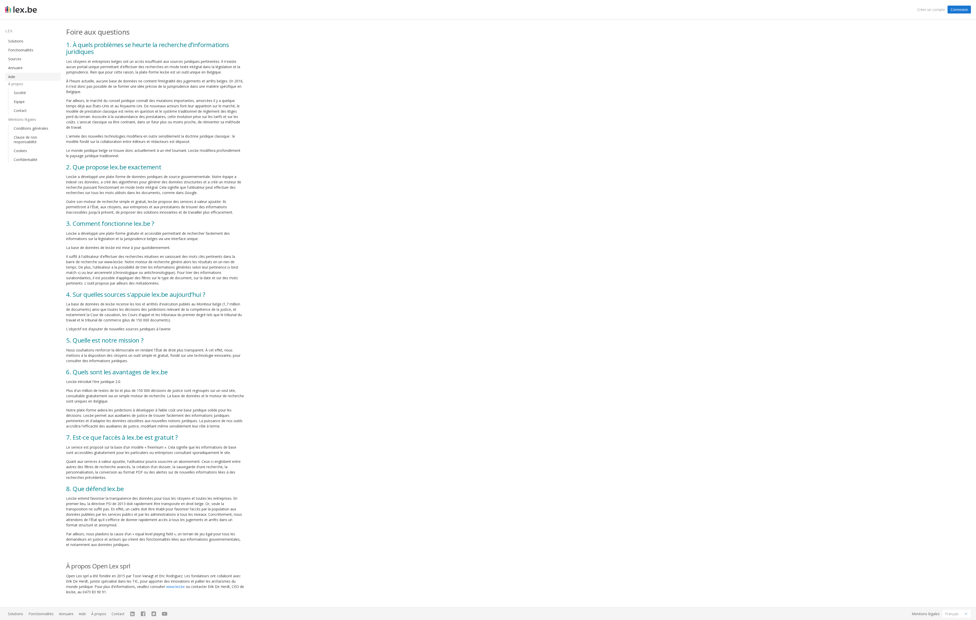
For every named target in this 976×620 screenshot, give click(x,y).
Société (20, 92)
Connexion (959, 9)
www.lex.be (175, 586)
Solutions (15, 41)
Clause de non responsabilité (25, 139)
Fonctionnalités (20, 50)
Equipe (19, 101)
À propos (98, 613)
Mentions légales (926, 613)
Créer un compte (931, 9)
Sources (14, 58)
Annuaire (15, 67)
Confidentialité (25, 159)
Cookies (20, 150)
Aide (11, 76)
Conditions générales (31, 128)
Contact (20, 110)
